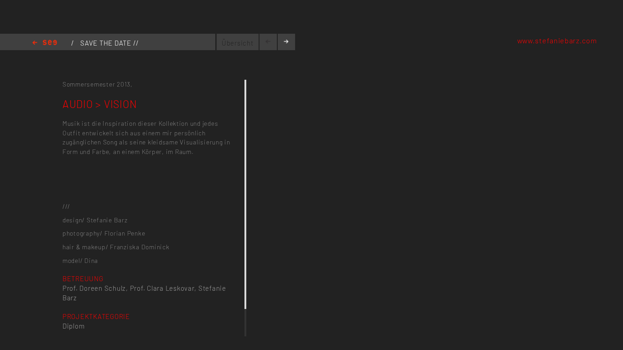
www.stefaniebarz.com (557, 40)
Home (44, 43)
